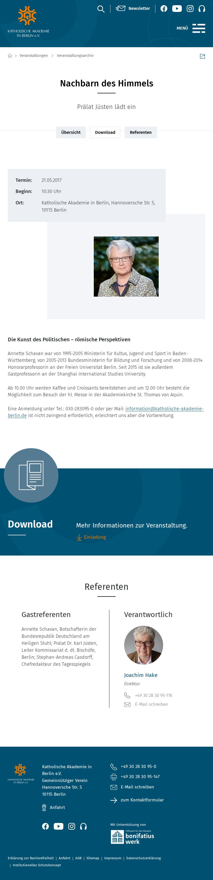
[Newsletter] (133, 8)
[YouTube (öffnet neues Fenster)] (177, 8)
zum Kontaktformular (142, 800)
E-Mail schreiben (151, 704)
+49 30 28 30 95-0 (138, 766)
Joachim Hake (140, 675)
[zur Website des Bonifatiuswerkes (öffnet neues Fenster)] (140, 838)
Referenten (141, 132)
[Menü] (198, 28)
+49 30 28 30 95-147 (140, 776)
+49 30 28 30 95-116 (153, 695)
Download (105, 132)
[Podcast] (201, 8)
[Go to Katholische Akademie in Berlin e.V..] (9, 55)
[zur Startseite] (29, 21)
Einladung (95, 537)
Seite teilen (202, 56)
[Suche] (100, 8)
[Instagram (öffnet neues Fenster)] (190, 8)
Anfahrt (57, 807)
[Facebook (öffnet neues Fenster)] (164, 8)
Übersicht (71, 132)
